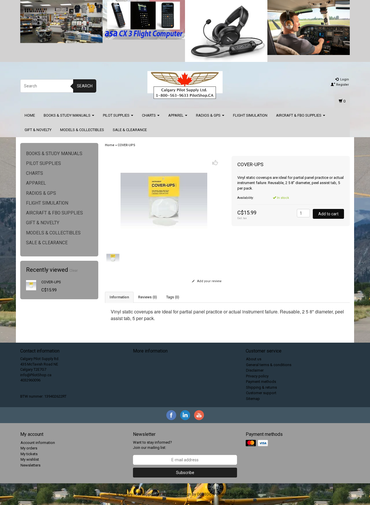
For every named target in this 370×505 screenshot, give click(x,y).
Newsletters (30, 465)
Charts (149, 115)
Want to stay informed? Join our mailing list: (152, 445)
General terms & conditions (268, 365)
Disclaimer (255, 370)
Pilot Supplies (116, 115)
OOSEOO (204, 494)
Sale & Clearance (130, 130)
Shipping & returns (261, 387)
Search (84, 86)
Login (344, 79)
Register (342, 85)
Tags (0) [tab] (172, 297)
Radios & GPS (208, 115)
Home (30, 115)
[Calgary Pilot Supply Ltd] (185, 85)
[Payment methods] (257, 443)
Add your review (208, 281)
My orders (29, 448)
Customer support (261, 393)
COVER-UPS (51, 282)
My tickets (29, 454)
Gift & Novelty (38, 130)
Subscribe (185, 472)
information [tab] (119, 297)
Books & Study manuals (67, 115)
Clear (73, 270)
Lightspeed (244, 494)
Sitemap (253, 398)
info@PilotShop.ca (35, 375)
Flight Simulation (250, 115)
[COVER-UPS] (31, 285)
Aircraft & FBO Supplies (299, 115)
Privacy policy (257, 376)
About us (253, 359)
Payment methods (261, 381)
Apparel (176, 115)
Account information (38, 442)
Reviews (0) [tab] (147, 297)
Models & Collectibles (82, 130)
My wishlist (30, 459)
